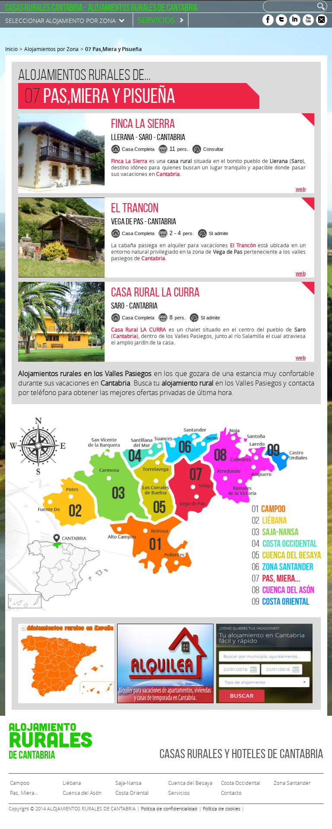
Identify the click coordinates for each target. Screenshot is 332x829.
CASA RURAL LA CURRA (155, 292)
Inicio (11, 48)
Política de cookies (221, 808)
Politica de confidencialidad (169, 808)
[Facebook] (268, 20)
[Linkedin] (294, 20)
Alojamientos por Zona (51, 48)
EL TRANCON (134, 208)
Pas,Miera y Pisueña (113, 49)
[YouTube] (308, 20)
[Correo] (321, 20)
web (301, 189)
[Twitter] (281, 20)
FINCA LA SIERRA (143, 123)
